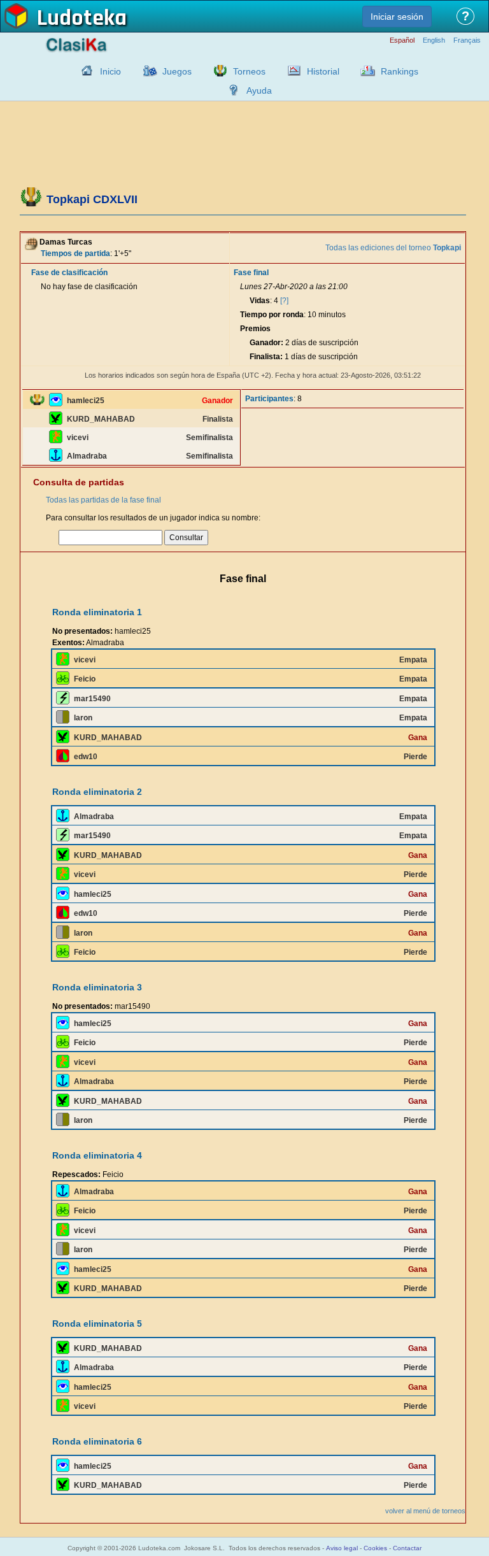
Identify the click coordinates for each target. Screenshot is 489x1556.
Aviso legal (342, 1548)
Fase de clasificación (69, 272)
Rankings (399, 71)
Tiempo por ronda (272, 314)
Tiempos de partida (75, 253)
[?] (284, 300)
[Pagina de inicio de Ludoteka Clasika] (84, 71)
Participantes (269, 398)
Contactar (407, 1548)
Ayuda (259, 90)
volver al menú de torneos (425, 1511)
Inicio (110, 71)
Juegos (177, 71)
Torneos (249, 71)
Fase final (251, 272)
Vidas (260, 300)
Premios (255, 328)
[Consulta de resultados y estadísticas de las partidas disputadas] (291, 71)
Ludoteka (82, 18)
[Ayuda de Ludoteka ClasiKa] (230, 90)
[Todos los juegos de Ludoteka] (146, 71)
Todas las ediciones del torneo (393, 247)
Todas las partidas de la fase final (103, 500)
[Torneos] (217, 71)
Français (467, 40)
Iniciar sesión (397, 16)
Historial (323, 71)
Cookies (375, 1548)
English (434, 40)
